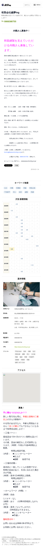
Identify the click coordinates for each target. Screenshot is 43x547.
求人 (14, 192)
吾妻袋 (18, 188)
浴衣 (20, 192)
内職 (11, 188)
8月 (17, 233)
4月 (27, 230)
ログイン (27, 5)
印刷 (16, 165)
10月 (27, 239)
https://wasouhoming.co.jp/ (22, 347)
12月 (37, 246)
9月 (22, 220)
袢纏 (32, 192)
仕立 (5, 188)
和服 (24, 188)
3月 (22, 223)
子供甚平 (7, 192)
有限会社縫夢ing (10, 12)
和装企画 (32, 188)
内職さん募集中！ (21, 31)
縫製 (26, 192)
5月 (32, 236)
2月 (17, 204)
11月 (32, 265)
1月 (12, 210)
